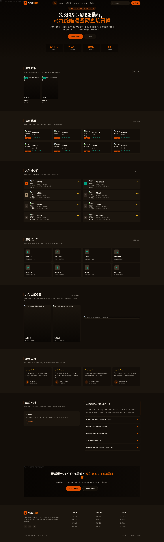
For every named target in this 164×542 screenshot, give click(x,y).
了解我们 (90, 36)
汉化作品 (76, 3)
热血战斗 (98, 516)
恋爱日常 (98, 520)
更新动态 (122, 523)
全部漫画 (74, 526)
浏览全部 (136, 240)
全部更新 (136, 121)
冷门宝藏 (84, 3)
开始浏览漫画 (75, 36)
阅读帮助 (122, 526)
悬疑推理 (98, 523)
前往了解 (30, 422)
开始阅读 (136, 3)
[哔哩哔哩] (30, 526)
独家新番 (68, 3)
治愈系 (98, 526)
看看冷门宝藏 (90, 488)
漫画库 (61, 3)
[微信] (34, 526)
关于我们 (92, 3)
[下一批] (138, 71)
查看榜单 (136, 171)
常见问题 (122, 520)
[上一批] (134, 71)
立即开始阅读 (73, 488)
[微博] (25, 526)
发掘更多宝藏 (75, 295)
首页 (55, 3)
